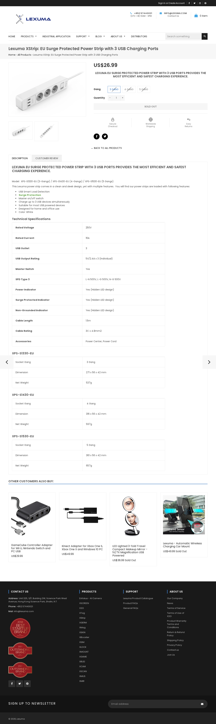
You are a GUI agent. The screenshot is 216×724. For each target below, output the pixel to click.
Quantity (99, 97)
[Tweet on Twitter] (105, 136)
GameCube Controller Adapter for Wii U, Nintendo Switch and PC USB (32, 548)
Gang (97, 89)
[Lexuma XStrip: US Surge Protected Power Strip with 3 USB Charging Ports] (209, 363)
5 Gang (143, 89)
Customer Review (46, 158)
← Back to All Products (106, 148)
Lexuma (21, 718)
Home (12, 54)
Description (20, 158)
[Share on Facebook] (97, 136)
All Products (24, 54)
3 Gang (114, 89)
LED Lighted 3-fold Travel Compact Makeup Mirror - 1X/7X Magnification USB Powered (129, 550)
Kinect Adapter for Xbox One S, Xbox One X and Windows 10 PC (82, 547)
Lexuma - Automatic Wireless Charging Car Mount (182, 544)
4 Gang (128, 89)
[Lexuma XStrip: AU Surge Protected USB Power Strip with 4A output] (7, 363)
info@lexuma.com (24, 611)
